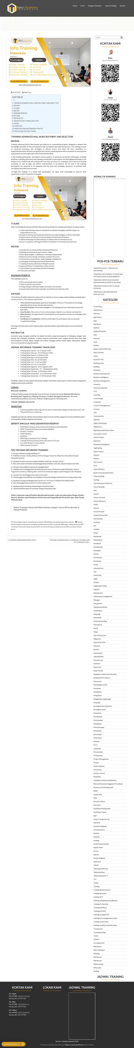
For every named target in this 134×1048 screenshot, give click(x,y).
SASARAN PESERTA (21, 113)
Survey (95, 851)
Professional (97, 755)
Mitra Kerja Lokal (99, 635)
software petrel (99, 830)
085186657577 (24, 1004)
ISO (94, 526)
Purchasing (97, 770)
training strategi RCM (101, 915)
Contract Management (101, 405)
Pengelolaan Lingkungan (102, 699)
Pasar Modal (98, 671)
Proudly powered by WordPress (51, 1045)
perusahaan (56, 522)
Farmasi (96, 455)
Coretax (96, 409)
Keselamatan (98, 547)
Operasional (97, 653)
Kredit (95, 565)
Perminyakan (98, 720)
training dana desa (99, 893)
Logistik (96, 589)
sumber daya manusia (67, 522)
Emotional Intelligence (101, 444)
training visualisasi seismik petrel (105, 925)
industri (41, 522)
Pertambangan (98, 727)
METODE (17, 116)
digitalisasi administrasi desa (103, 430)
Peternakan (97, 738)
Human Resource (33, 522)
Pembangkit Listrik (100, 685)
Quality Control (99, 773)
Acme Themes (89, 1045)
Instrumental (98, 519)
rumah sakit (97, 794)
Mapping (96, 614)
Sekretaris (97, 805)
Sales (95, 798)
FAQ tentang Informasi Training (25, 131)
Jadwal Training (110, 6)
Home (75, 6)
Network (96, 646)
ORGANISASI (48, 522)
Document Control (100, 434)
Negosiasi (97, 639)
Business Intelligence (100, 377)
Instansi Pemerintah (100, 515)
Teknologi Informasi (100, 869)
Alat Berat (97, 324)
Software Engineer (100, 826)
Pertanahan (97, 731)
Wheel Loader (98, 964)
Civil (95, 391)
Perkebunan (97, 717)
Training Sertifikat (100, 908)
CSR (95, 412)
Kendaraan (97, 536)
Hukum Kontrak (99, 497)
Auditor (96, 345)
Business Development (101, 374)
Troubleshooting (99, 932)
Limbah (96, 582)
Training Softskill (99, 911)
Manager (96, 600)
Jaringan (96, 529)
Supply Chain (98, 847)
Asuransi (96, 338)
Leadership (97, 575)
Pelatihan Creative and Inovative (105, 674)
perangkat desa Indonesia (102, 706)
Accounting (97, 306)
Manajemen (97, 603)
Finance (96, 458)
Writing (96, 971)
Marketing (97, 618)
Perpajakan (97, 724)
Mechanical (97, 625)
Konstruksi (97, 561)
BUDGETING (98, 360)
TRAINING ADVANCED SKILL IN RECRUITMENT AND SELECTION (36, 103)
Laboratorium (98, 568)
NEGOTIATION (99, 642)
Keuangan (97, 550)
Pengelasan (97, 695)
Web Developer (99, 950)
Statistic (96, 833)
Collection (97, 402)
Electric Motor (98, 437)
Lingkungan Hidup (100, 586)
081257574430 (24, 996)
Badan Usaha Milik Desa (102, 349)
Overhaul (96, 664)
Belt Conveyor (98, 352)
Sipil (95, 816)
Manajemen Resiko (100, 607)
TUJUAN (16, 108)
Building (96, 367)
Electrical (96, 441)
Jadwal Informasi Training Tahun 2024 (26, 121)
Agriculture (97, 317)
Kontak (122, 6)
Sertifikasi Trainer (99, 812)
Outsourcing (97, 660)
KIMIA (96, 554)
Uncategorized (98, 943)
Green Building (98, 476)
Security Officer (99, 801)
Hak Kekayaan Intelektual (102, 483)
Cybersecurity (98, 416)
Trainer (96, 883)
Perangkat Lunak (99, 709)
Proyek (96, 763)
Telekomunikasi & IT (100, 876)
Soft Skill (96, 823)
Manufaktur (97, 611)
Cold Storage (98, 398)
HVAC (95, 504)
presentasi (97, 748)
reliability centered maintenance (105, 780)
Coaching (96, 395)
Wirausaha (97, 968)
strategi (96, 840)
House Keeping (98, 487)
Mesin (95, 628)
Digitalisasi (97, 427)
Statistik (96, 837)
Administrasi (98, 310)
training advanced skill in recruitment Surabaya (40, 527)
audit (95, 342)
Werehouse (97, 957)
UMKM (96, 939)
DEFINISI (17, 105)
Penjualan (96, 702)
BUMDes (96, 370)
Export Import (98, 451)
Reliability (97, 777)
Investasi (96, 522)
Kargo (95, 533)
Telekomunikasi (99, 872)
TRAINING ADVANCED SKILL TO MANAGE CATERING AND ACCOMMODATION (69, 541)
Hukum (25, 522)
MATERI (16, 111)
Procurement (98, 752)
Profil (83, 6)
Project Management (101, 759)
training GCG (98, 897)
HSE (95, 490)
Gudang (96, 480)
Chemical (96, 384)
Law (94, 572)
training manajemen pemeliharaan (105, 900)
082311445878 (24, 1012)
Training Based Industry (102, 890)
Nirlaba (96, 649)
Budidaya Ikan (98, 363)
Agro (95, 321)
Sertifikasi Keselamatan (101, 809)
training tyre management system (105, 918)
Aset (95, 335)
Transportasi (98, 929)
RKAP (95, 791)
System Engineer (99, 858)
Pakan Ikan (97, 667)
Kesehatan (97, 543)
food (95, 466)
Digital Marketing (99, 423)
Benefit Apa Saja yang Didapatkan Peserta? (28, 128)
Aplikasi (96, 328)
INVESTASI (18, 126)
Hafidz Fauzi (27, 92)
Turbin (95, 936)
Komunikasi (97, 557)
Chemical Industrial (100, 388)
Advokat (96, 314)
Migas (95, 632)
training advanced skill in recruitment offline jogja (53, 524)
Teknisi (96, 865)
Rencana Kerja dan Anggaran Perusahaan (108, 784)
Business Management (101, 381)
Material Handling (100, 621)
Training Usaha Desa (100, 922)
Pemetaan (97, 688)
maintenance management (102, 596)
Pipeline (96, 741)
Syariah (96, 854)
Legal (95, 579)
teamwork (97, 862)
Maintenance (98, 593)
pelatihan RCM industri (101, 678)
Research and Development (103, 787)
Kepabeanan (97, 540)
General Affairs (17, 522)
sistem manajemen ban (101, 819)
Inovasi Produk (98, 512)
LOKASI (16, 123)
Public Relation (98, 766)
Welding (96, 954)
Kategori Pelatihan (95, 6)
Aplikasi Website (99, 331)
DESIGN (96, 420)
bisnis (95, 356)
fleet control (97, 462)
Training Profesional (100, 904)
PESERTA (25, 275)
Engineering (97, 448)
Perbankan (97, 713)
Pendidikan (97, 692)
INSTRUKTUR (18, 118)
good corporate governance (103, 473)
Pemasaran (97, 681)
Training (96, 886)
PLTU (95, 745)
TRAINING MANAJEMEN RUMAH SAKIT (22, 540)
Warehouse (97, 946)
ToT (95, 879)
